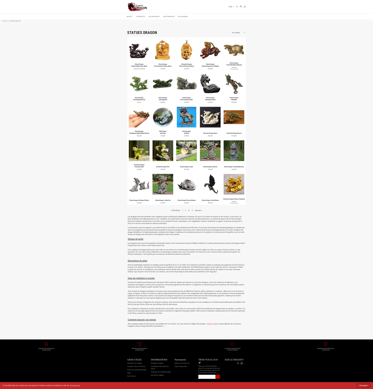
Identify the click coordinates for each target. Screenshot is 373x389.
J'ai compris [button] (363, 385)
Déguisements (169, 16)
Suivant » (198, 210)
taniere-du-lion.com (182, 363)
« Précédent (175, 210)
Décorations (154, 16)
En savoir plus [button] (75, 385)
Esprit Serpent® (181, 366)
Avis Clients (131, 376)
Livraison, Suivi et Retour (136, 366)
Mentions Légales (157, 375)
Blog (128, 373)
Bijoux (129, 16)
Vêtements (140, 16)
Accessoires (183, 16)
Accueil (5, 21)
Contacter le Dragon (134, 363)
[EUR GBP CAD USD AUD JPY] (231, 7)
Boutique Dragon (157, 363)
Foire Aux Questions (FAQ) (136, 370)
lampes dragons (213, 324)
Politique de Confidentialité (161, 372)
